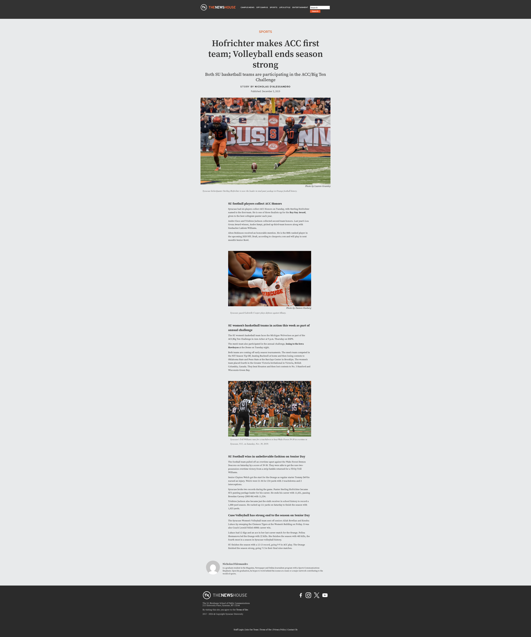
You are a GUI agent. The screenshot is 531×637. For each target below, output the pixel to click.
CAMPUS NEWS (247, 7)
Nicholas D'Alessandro (273, 86)
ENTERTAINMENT (300, 7)
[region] (36, 617)
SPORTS (273, 7)
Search (315, 11)
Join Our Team (251, 629)
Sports (265, 32)
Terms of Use (242, 609)
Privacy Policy (279, 629)
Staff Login (239, 629)
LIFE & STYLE (284, 7)
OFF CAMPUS (262, 7)
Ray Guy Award (297, 212)
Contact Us (292, 629)
